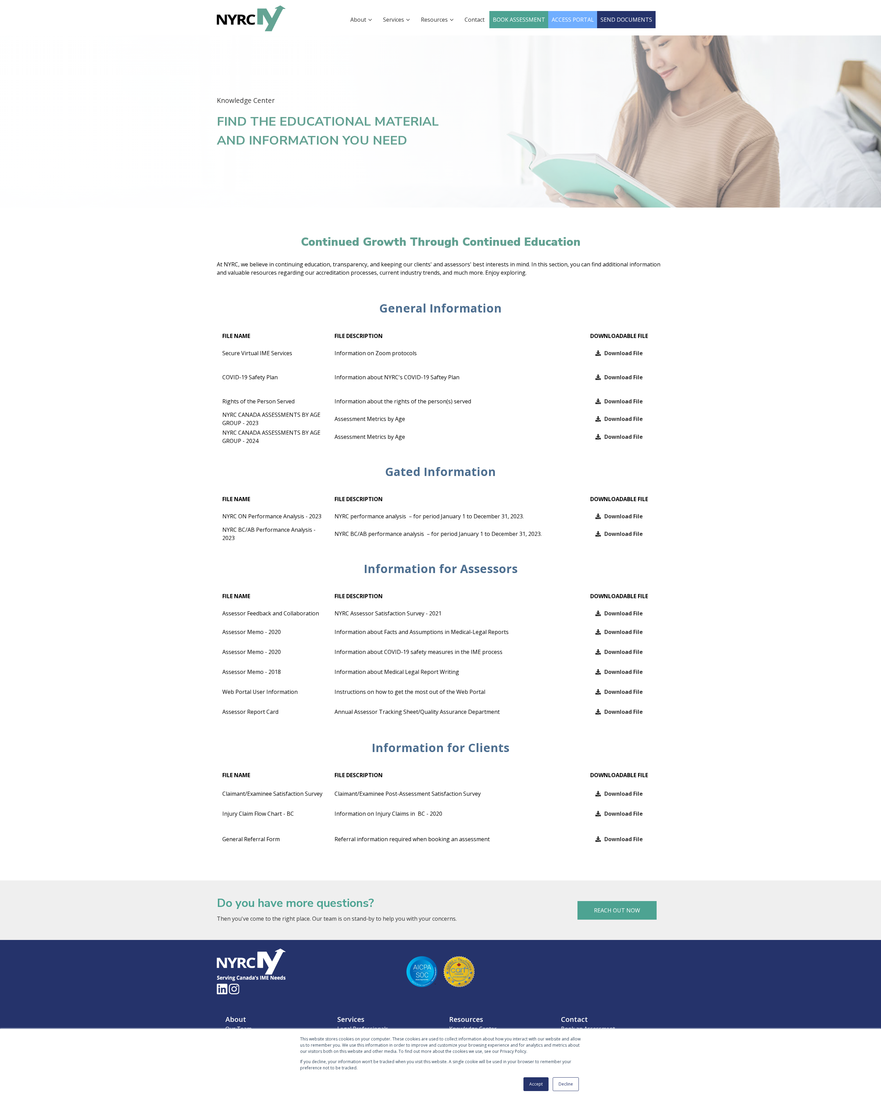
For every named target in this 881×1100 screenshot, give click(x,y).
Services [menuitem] (393, 19)
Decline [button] (566, 1084)
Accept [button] (536, 1084)
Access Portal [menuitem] (573, 19)
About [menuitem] (358, 19)
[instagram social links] (234, 989)
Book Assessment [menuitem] (519, 19)
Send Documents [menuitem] (626, 19)
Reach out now (617, 910)
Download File (623, 353)
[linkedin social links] (222, 989)
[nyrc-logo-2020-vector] (251, 35)
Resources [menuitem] (434, 19)
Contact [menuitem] (475, 19)
